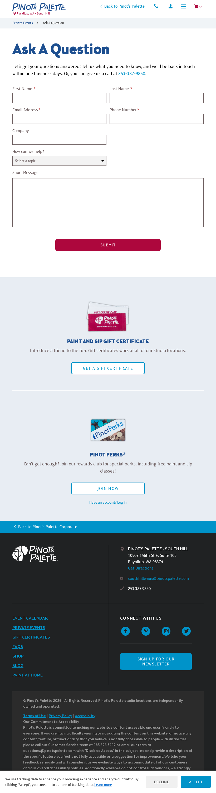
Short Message (25, 172)
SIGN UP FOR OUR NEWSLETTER (156, 661)
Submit (108, 244)
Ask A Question (53, 23)
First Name (22, 88)
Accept (195, 782)
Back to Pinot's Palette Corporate (47, 526)
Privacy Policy (60, 716)
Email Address (25, 109)
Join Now (108, 488)
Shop (18, 656)
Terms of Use (34, 716)
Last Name (119, 88)
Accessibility (85, 716)
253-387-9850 (131, 73)
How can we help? (28, 151)
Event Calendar (30, 618)
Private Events (22, 23)
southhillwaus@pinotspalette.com (158, 578)
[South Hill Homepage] (39, 7)
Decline (161, 782)
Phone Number (123, 109)
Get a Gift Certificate (108, 368)
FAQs (17, 647)
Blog (17, 666)
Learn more (103, 784)
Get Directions (141, 568)
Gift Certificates (31, 637)
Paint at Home (27, 675)
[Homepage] (60, 554)
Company (20, 130)
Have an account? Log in (108, 502)
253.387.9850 (139, 588)
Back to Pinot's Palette (124, 6)
